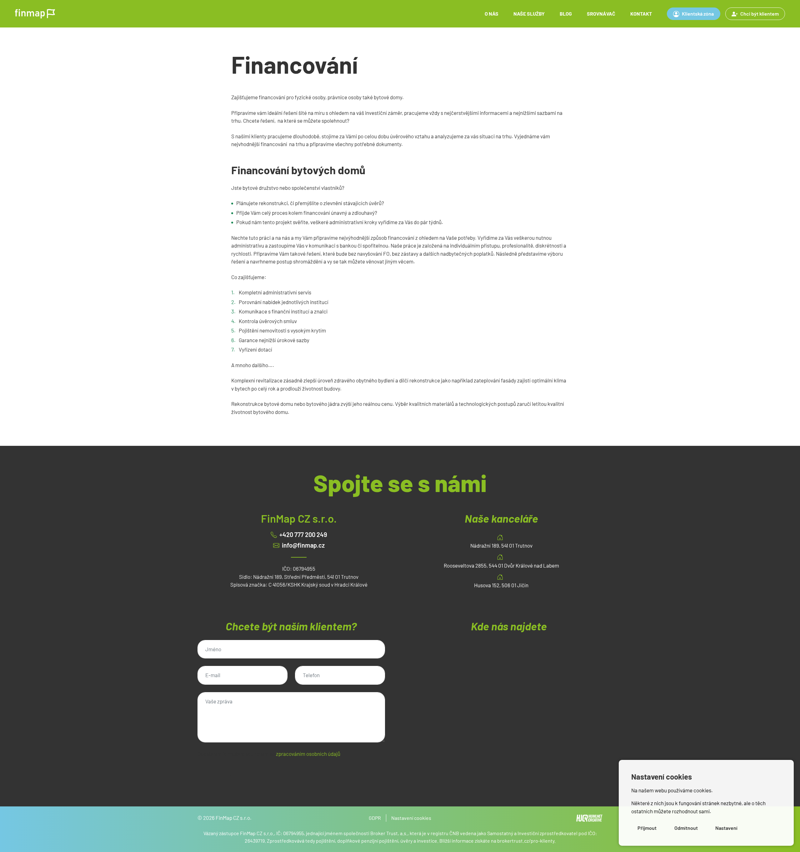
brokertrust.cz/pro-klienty (525, 841)
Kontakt (641, 14)
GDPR (375, 818)
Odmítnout (686, 828)
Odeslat (222, 775)
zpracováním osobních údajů (308, 754)
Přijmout (647, 828)
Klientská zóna (698, 14)
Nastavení (726, 828)
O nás (491, 14)
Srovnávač (601, 14)
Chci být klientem (759, 14)
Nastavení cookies (411, 818)
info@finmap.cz (303, 545)
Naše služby (529, 14)
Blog (566, 14)
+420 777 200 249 (303, 534)
